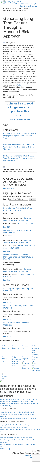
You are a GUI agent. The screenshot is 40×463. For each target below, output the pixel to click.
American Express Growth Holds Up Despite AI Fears (16, 437)
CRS (5, 248)
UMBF (31, 223)
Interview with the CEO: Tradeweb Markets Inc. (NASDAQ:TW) (18, 399)
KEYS (22, 274)
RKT (29, 274)
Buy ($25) (6, 227)
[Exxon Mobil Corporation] (36, 359)
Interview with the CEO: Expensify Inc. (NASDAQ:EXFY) (16, 401)
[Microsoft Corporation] (6, 347)
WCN (26, 274)
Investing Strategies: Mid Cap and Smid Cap (17, 219)
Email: (5, 199)
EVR (12, 248)
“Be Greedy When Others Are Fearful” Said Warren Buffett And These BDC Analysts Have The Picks (19, 147)
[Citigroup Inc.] (25, 359)
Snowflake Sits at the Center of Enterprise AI (17, 231)
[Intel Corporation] (16, 347)
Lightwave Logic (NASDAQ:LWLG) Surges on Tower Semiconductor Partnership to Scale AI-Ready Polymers (19, 158)
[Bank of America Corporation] (26, 365)
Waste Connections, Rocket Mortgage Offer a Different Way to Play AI (18, 256)
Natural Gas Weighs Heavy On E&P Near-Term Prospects (17, 412)
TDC (25, 246)
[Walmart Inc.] (5, 359)
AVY (26, 223)
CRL (23, 223)
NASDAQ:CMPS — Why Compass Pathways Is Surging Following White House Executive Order (19, 135)
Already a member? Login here (20, 119)
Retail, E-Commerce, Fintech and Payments (18, 306)
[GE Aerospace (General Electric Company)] (35, 350)
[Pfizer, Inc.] (25, 347)
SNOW (20, 246)
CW (33, 246)
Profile (19, 85)
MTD (33, 274)
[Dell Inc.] (35, 364)
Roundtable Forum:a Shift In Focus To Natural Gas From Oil (18, 419)
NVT (19, 223)
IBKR (9, 248)
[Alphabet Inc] (5, 376)
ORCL (29, 246)
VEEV (9, 277)
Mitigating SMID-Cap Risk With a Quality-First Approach (17, 209)
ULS (4, 277)
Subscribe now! (8, 188)
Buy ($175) (7, 302)
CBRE (17, 248)
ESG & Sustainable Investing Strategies (16, 323)
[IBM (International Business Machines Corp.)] (16, 361)
